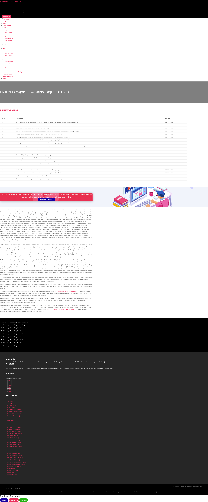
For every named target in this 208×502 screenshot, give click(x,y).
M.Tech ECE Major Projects (14, 433)
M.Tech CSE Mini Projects (14, 414)
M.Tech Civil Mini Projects (14, 453)
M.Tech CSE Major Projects (14, 416)
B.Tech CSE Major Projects (14, 411)
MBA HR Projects (11, 468)
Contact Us (5, 78)
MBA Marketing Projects (14, 466)
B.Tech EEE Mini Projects (14, 438)
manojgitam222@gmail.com (13, 378)
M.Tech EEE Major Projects (14, 440)
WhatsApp (24, 500)
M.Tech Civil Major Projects (14, 455)
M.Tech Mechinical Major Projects (16, 462)
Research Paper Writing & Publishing (12, 72)
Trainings (10, 403)
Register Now (14, 500)
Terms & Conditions (12, 474)
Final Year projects (12, 418)
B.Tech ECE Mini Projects (14, 427)
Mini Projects (8, 32)
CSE (5, 27)
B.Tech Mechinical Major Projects (16, 460)
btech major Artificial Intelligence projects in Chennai (61, 309)
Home (9, 399)
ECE (5, 36)
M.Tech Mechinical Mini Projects (16, 464)
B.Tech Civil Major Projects (14, 446)
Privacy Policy (11, 472)
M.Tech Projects (7, 48)
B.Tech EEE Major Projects (14, 436)
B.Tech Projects (7, 25)
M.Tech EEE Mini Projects (14, 442)
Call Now (5, 500)
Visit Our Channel (46, 200)
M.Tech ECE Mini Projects (14, 431)
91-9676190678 (10, 373)
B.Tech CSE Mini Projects (14, 409)
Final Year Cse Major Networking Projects (28, 210)
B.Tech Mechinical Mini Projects (16, 458)
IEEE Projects (10, 420)
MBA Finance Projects (13, 470)
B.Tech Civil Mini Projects (14, 444)
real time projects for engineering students (66, 291)
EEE (5, 44)
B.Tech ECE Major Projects (14, 429)
